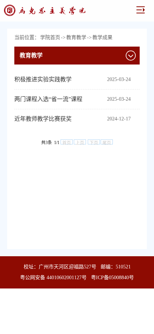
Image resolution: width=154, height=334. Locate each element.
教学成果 (102, 37)
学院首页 (50, 37)
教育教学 (76, 37)
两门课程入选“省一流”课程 (48, 99)
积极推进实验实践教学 (43, 79)
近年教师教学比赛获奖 (43, 119)
